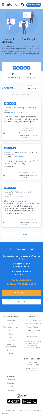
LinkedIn (10, 383)
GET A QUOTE (33, 5)
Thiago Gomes (17, 112)
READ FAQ (21, 302)
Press (11, 324)
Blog (11, 353)
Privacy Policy (32, 327)
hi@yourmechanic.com (21, 283)
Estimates (11, 341)
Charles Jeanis (17, 196)
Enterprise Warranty (32, 324)
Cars (11, 337)
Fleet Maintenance (11, 327)
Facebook (11, 380)
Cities (10, 334)
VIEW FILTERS (8, 88)
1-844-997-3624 (21, 280)
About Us (11, 320)
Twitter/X (10, 386)
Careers (11, 330)
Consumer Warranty (32, 320)
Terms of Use (32, 336)
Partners (10, 350)
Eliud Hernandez (18, 157)
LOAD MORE (21, 235)
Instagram (11, 390)
